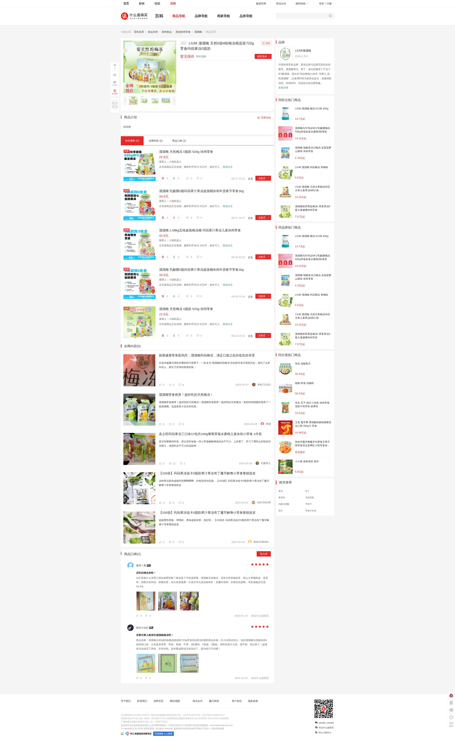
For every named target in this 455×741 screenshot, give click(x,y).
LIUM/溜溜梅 (303, 50)
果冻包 (282, 497)
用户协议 (237, 701)
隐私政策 (253, 701)
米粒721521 (264, 384)
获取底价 (264, 56)
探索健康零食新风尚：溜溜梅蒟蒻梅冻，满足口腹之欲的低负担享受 (207, 355)
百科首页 (139, 31)
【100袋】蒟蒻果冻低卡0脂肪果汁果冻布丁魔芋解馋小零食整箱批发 (207, 473)
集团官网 (261, 3)
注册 (329, 3)
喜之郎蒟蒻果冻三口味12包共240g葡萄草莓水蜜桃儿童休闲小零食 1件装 (210, 434)
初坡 (268, 423)
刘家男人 (266, 463)
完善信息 (266, 117)
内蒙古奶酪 (284, 504)
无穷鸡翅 (309, 497)
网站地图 (175, 701)
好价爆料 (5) (132, 140)
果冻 (281, 491)
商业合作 (281, 3)
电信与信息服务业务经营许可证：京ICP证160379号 (175, 715)
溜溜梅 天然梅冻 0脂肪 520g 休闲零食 (186, 152)
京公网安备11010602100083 (135, 715)
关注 (268, 43)
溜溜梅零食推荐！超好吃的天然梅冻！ (186, 394)
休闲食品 (167, 31)
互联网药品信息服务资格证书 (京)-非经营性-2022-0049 (192, 718)
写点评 (263, 553)
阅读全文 (228, 166)
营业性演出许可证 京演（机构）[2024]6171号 (142, 718)
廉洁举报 (214, 701)
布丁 (307, 491)
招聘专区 (159, 701)
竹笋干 (308, 504)
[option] (134, 100)
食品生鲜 (153, 31)
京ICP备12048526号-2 (213, 715)
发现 (126, 151)
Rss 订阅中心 (325, 732)
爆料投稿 (301, 3)
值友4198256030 (262, 541)
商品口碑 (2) (179, 140)
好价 (142, 3)
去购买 (264, 178)
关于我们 (126, 701)
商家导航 (223, 16)
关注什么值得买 (326, 727)
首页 (126, 3)
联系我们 (142, 701)
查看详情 (283, 87)
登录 (321, 3)
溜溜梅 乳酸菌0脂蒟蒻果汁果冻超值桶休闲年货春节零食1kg (201, 191)
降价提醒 (201, 56)
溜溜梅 (198, 31)
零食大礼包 (310, 510)
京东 (250, 178)
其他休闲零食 (183, 31)
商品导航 (178, 16)
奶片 (281, 510)
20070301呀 (264, 502)
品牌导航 (201, 16)
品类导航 (246, 16)
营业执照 (224, 718)
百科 (173, 3)
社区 (157, 3)
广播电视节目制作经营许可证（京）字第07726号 (144, 722)
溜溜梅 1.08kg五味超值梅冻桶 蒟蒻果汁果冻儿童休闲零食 (200, 230)
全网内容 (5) (156, 140)
